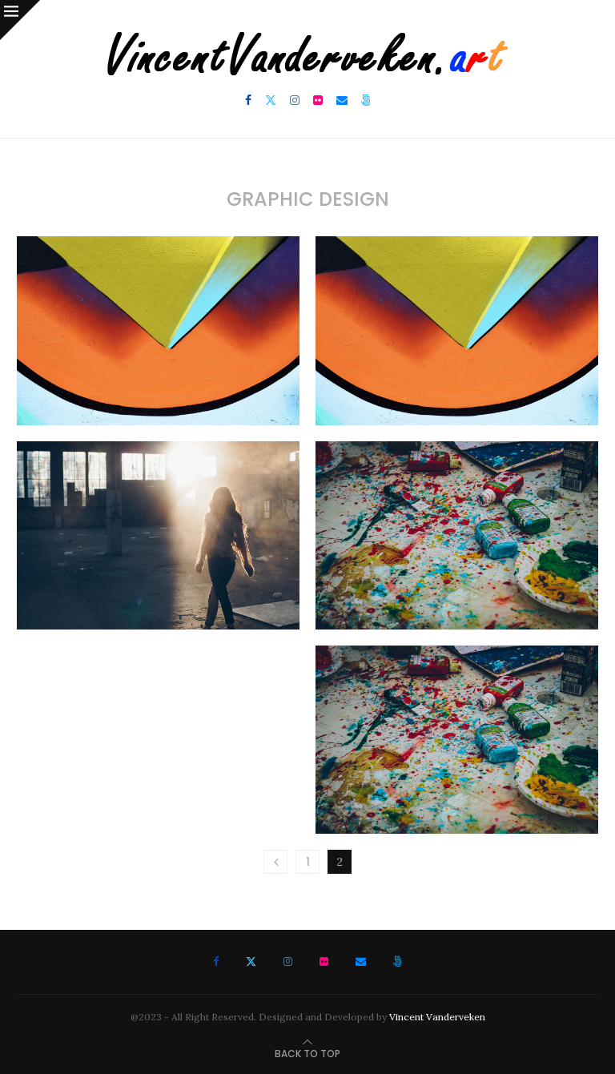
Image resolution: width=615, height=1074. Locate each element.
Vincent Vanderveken (437, 1017)
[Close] (20, 20)
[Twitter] (270, 100)
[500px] (366, 100)
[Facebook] (248, 100)
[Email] (342, 100)
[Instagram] (294, 100)
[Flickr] (318, 100)
